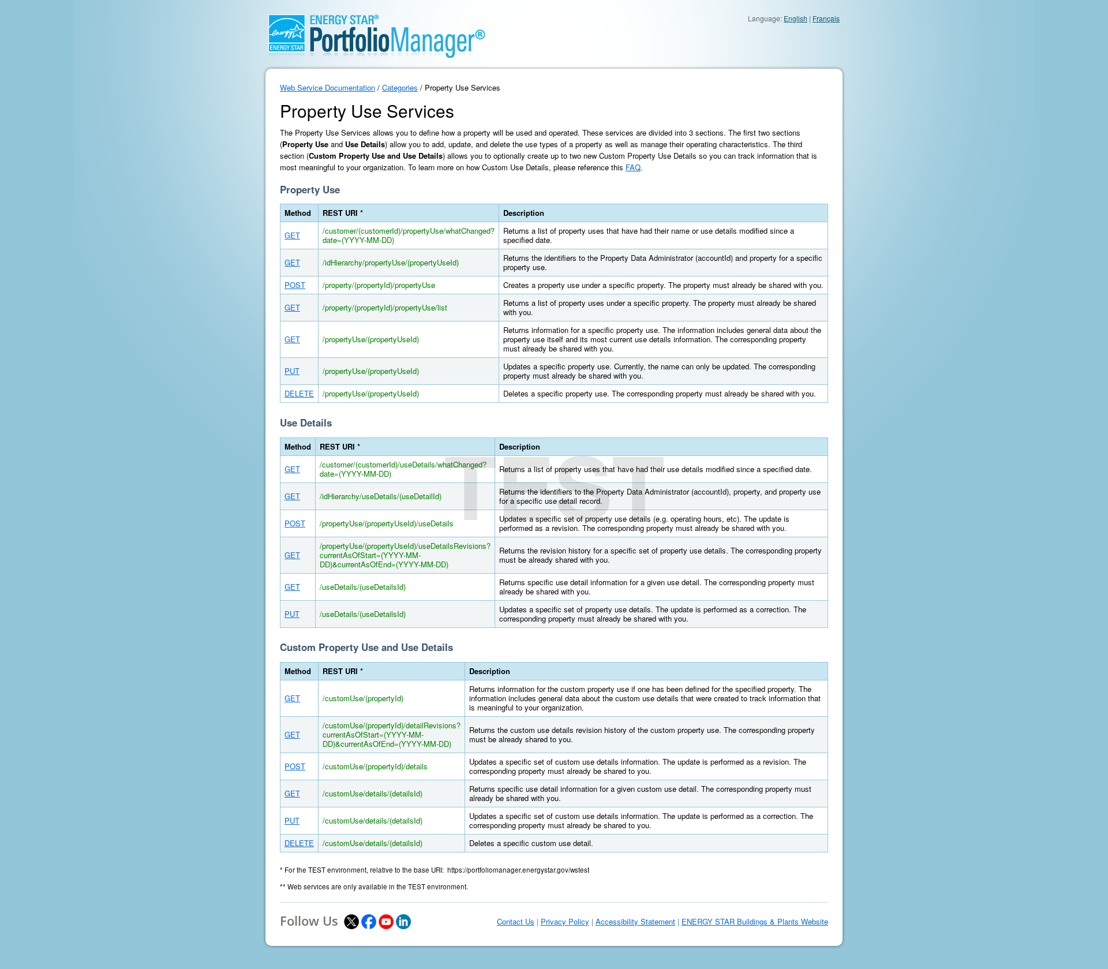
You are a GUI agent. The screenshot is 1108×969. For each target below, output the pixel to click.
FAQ (633, 167)
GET (292, 235)
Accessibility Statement (635, 921)
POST (295, 284)
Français (826, 18)
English (795, 18)
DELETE (299, 393)
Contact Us (515, 921)
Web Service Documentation (327, 87)
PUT (292, 370)
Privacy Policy (565, 921)
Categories (400, 87)
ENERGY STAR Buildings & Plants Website (755, 921)
